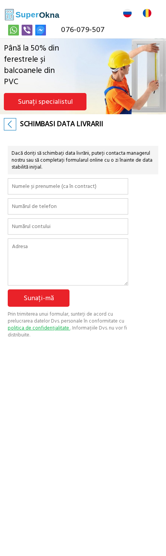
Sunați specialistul (45, 101)
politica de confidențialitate (39, 327)
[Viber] (27, 30)
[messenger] (40, 30)
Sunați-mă (39, 298)
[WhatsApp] (13, 30)
